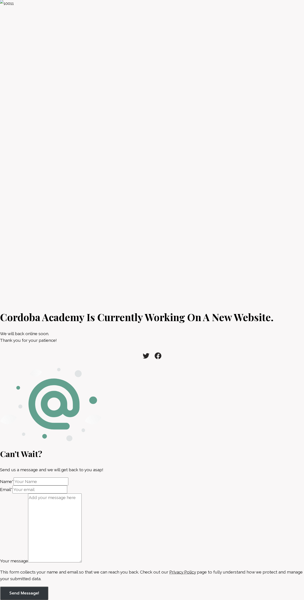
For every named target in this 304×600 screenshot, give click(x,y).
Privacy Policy (182, 572)
